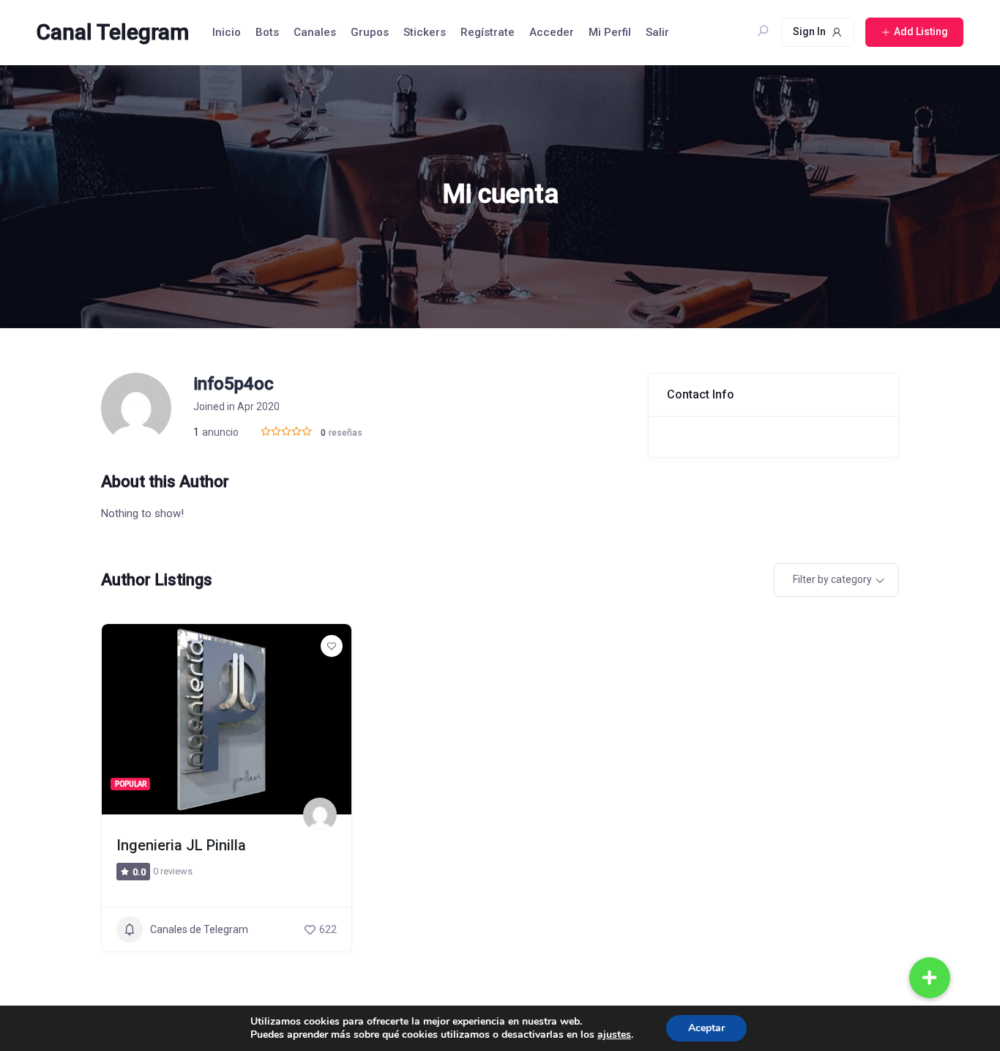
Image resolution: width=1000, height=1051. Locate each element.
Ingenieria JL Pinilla (181, 845)
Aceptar (706, 1028)
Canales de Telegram (199, 929)
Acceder (551, 32)
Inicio (226, 32)
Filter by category (832, 579)
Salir (657, 32)
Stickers (424, 32)
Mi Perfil (610, 32)
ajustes (614, 1034)
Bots (267, 32)
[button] (929, 977)
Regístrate (487, 32)
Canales (315, 32)
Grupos (370, 32)
